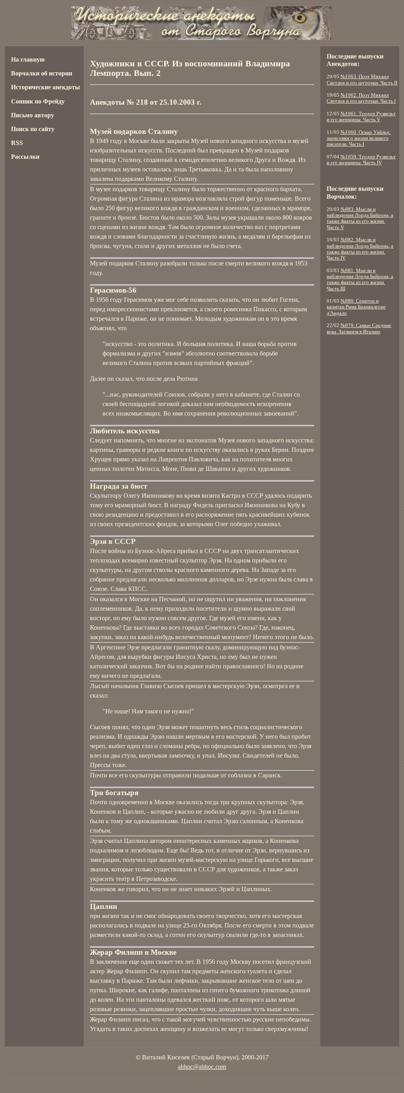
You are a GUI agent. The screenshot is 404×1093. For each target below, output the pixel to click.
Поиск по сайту (32, 129)
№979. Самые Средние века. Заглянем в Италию (359, 328)
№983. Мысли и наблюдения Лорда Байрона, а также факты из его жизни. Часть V (360, 218)
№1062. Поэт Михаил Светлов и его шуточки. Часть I (361, 98)
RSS (17, 142)
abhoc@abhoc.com (202, 1066)
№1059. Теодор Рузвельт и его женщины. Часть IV (361, 160)
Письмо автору (32, 115)
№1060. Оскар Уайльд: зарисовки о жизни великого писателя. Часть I (359, 138)
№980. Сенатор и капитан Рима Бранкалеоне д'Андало (356, 307)
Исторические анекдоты (45, 87)
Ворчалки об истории (41, 73)
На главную (28, 59)
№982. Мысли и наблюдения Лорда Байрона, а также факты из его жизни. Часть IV (360, 249)
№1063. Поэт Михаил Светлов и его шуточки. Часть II (362, 79)
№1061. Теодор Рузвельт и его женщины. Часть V (361, 116)
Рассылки (25, 156)
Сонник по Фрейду (38, 101)
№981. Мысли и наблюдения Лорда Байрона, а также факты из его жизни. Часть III (360, 280)
